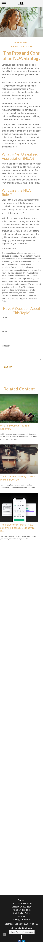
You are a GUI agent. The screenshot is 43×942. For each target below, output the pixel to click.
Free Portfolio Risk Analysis (23, 932)
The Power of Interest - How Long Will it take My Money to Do (17, 528)
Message (6, 346)
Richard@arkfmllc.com (21, 928)
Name (5, 317)
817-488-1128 (25, 907)
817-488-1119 (25, 903)
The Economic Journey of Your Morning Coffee (17, 478)
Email (4, 331)
